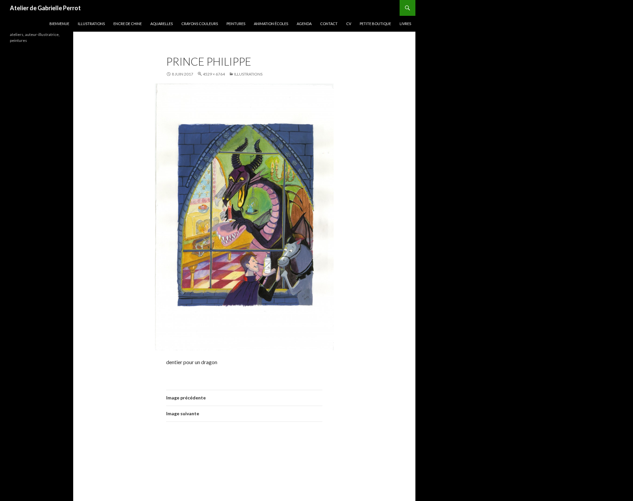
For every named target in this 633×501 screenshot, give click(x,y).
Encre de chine (127, 23)
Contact (329, 23)
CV (348, 23)
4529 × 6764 (214, 74)
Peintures (235, 23)
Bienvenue (59, 23)
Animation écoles (271, 23)
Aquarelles (161, 23)
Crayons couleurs (199, 23)
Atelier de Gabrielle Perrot (45, 8)
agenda (304, 23)
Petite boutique (375, 23)
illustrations (91, 23)
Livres (405, 23)
